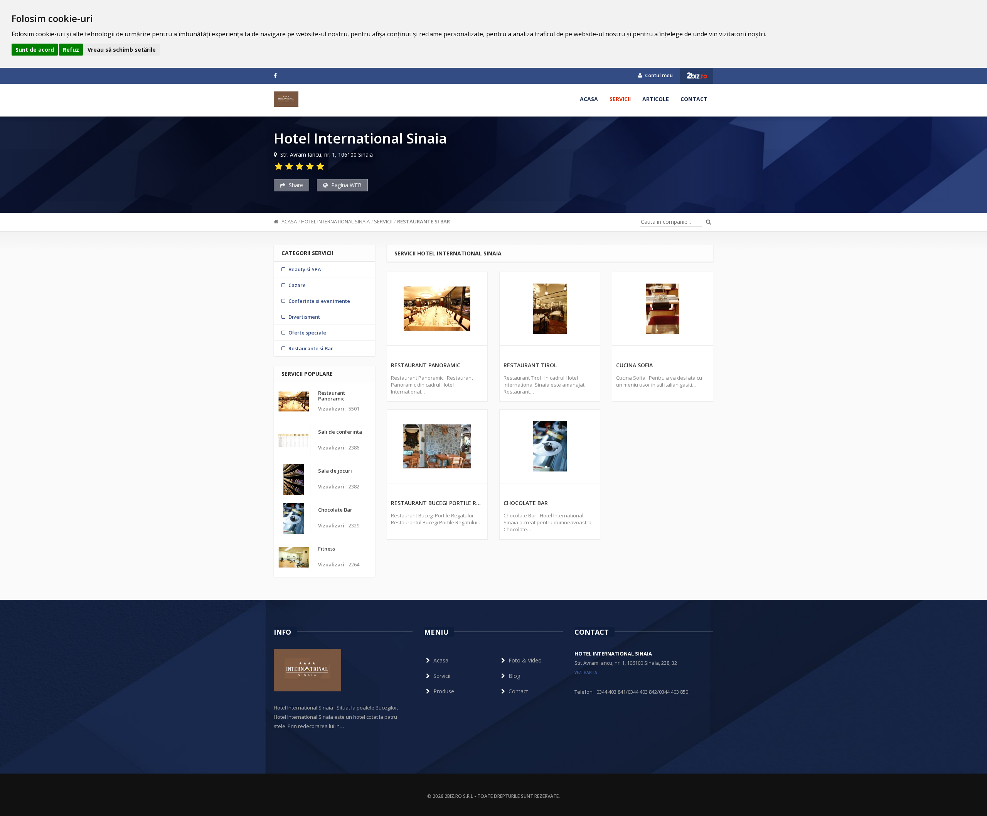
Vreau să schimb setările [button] (122, 49)
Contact (693, 99)
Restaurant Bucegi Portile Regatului (437, 503)
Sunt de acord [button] (34, 49)
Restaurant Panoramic (425, 365)
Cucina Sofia (634, 365)
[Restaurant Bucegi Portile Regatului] (437, 446)
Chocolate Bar (526, 503)
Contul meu (658, 75)
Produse (443, 691)
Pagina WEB (346, 185)
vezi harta (585, 672)
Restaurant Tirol (530, 365)
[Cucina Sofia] (662, 308)
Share (295, 185)
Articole (655, 99)
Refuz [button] (71, 49)
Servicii (620, 99)
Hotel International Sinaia (335, 221)
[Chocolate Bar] (550, 446)
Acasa (589, 99)
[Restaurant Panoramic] (437, 308)
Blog (514, 675)
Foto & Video (525, 660)
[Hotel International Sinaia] (286, 99)
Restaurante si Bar (423, 221)
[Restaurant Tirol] (550, 308)
